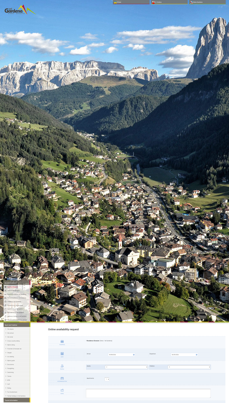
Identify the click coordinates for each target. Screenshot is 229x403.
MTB (8, 380)
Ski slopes (10, 329)
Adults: (89, 366)
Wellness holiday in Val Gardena (16, 316)
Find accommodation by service (17, 320)
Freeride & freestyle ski (14, 349)
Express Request (12, 287)
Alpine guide (11, 360)
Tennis (9, 376)
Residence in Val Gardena (15, 305)
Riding (9, 388)
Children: (152, 366)
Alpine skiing (11, 345)
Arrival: (89, 354)
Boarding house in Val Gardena (16, 294)
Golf (8, 384)
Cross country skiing (13, 341)
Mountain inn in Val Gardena (15, 312)
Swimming (10, 372)
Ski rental (10, 337)
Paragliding (10, 368)
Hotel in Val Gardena (13, 290)
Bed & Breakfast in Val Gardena (16, 298)
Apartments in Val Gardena (15, 309)
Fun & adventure (12, 392)
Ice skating (10, 356)
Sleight (9, 353)
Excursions (10, 364)
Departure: (153, 354)
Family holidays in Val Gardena (16, 396)
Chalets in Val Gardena (14, 301)
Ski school (10, 333)
